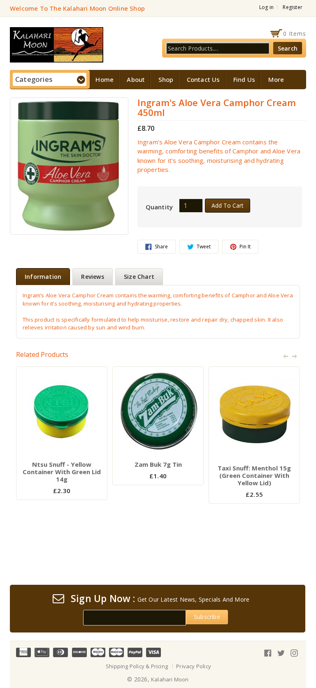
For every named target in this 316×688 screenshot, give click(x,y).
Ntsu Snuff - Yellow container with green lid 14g (62, 472)
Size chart (139, 276)
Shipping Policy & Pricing (137, 666)
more (276, 79)
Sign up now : (103, 599)
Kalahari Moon (170, 679)
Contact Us (203, 79)
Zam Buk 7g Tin (158, 464)
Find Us (244, 79)
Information (43, 276)
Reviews (92, 276)
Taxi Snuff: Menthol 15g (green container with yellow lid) (254, 475)
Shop (166, 79)
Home (104, 79)
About (136, 79)
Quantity (159, 207)
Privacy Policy (193, 666)
